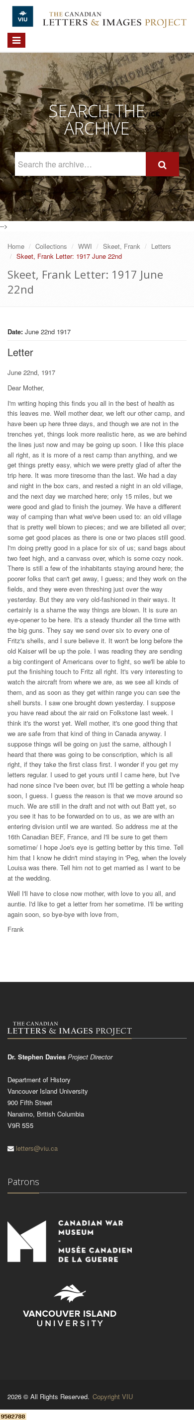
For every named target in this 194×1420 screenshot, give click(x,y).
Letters (161, 246)
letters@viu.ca (37, 1148)
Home (15, 246)
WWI (85, 246)
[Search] (162, 164)
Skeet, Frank (121, 246)
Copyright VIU (113, 1396)
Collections (51, 246)
